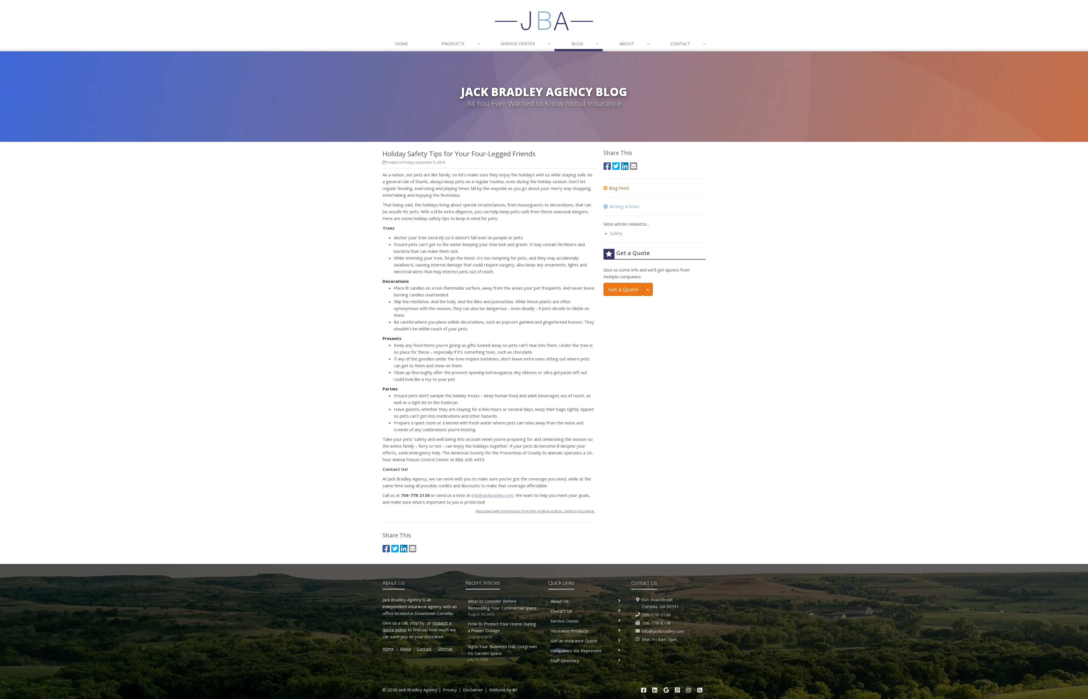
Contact (688, 43)
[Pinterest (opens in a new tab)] (677, 690)
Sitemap (445, 648)
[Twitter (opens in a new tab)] (395, 548)
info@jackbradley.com (492, 495)
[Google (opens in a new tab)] (666, 690)
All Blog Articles (624, 206)
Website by (503, 689)
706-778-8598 (656, 623)
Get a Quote (623, 289)
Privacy (450, 689)
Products (460, 43)
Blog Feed (619, 188)
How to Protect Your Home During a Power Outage (502, 630)
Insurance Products (569, 631)
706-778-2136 (656, 614)
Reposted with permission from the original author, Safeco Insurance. (535, 511)
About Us (560, 601)
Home (401, 43)
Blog (585, 43)
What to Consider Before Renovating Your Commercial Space (502, 607)
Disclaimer (473, 689)
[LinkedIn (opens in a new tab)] (403, 548)
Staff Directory (565, 660)
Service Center (526, 43)
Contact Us (561, 611)
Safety (616, 233)
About (634, 43)
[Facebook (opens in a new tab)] (386, 548)
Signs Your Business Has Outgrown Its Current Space (502, 653)
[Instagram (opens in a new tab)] (688, 690)
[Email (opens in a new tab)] (412, 548)
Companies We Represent (576, 650)
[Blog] (700, 690)
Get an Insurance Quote (574, 641)
